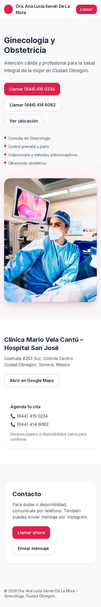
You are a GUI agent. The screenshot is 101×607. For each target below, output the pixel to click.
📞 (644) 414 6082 (29, 424)
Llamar (86, 9)
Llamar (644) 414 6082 (33, 104)
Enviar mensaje (33, 548)
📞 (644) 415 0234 (29, 416)
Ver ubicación (24, 121)
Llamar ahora (31, 532)
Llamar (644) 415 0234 (32, 89)
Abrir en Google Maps (32, 380)
